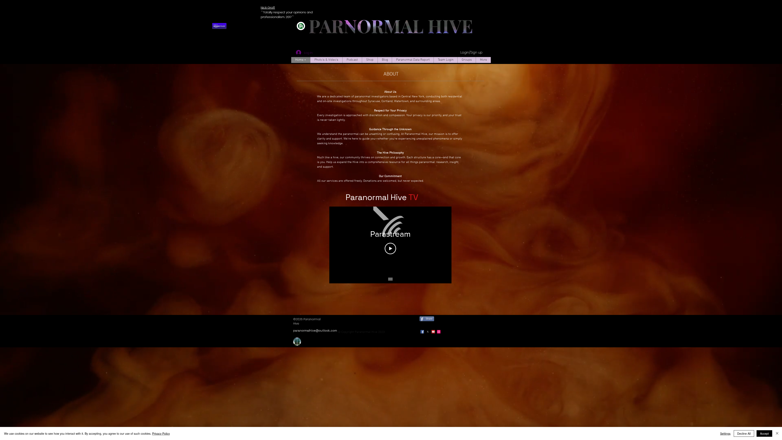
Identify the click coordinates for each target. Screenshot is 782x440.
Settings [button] (725, 433)
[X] (427, 331)
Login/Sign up (471, 52)
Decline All (744, 433)
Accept (764, 433)
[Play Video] (390, 248)
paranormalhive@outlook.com (315, 330)
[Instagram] (438, 331)
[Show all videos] (390, 279)
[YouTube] (433, 331)
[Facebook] (422, 331)
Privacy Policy (161, 433)
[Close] (777, 433)
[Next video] (443, 241)
